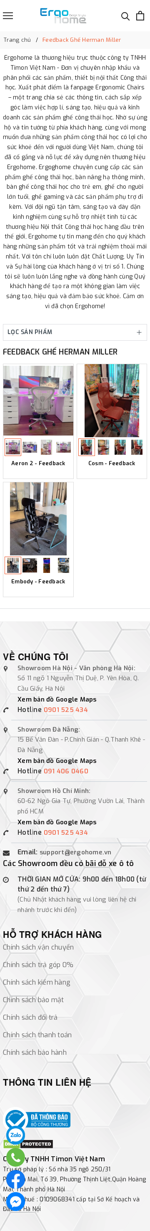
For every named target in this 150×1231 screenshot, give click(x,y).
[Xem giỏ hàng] (140, 15)
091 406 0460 (66, 771)
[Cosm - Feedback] (112, 400)
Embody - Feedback (38, 581)
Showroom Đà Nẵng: (49, 729)
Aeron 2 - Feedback (38, 463)
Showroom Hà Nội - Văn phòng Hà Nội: (76, 668)
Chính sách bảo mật (33, 999)
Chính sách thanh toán (37, 1035)
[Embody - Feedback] (38, 518)
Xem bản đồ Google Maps (57, 699)
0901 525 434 (66, 710)
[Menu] (8, 15)
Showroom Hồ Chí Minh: (54, 791)
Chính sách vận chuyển (38, 947)
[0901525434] (15, 1135)
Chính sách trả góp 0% (38, 964)
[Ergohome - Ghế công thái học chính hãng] (63, 15)
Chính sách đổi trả (30, 1017)
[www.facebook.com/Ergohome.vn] (15, 1179)
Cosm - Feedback (111, 463)
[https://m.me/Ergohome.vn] (15, 1201)
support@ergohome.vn (76, 852)
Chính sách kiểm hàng (36, 982)
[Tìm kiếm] (125, 15)
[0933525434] (15, 1157)
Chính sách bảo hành (35, 1052)
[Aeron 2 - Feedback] (38, 400)
